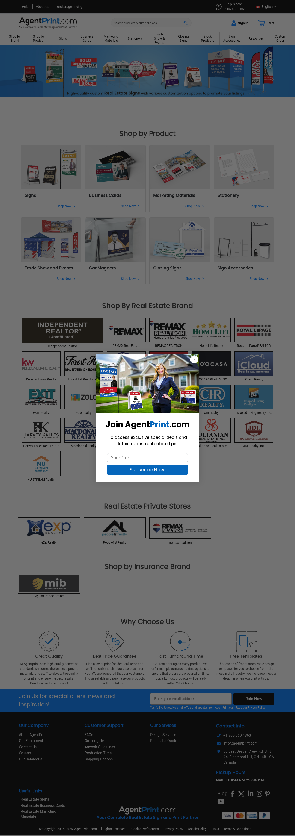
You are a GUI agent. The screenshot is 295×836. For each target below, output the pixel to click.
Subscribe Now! (147, 469)
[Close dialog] (194, 359)
